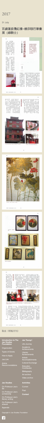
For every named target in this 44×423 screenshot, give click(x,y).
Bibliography (27, 371)
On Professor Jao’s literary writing (9, 398)
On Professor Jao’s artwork (9, 403)
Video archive (27, 377)
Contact (25, 394)
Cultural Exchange (29, 362)
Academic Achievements (28, 348)
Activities (26, 382)
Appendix (5, 407)
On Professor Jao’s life (9, 387)
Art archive (26, 374)
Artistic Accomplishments (29, 358)
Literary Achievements (28, 353)
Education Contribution (27, 367)
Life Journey (27, 344)
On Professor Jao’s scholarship (9, 392)
